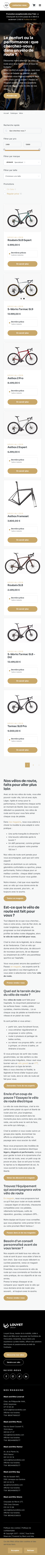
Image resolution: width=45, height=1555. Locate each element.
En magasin (9, 1198)
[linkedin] (26, 1376)
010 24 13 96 (9, 1507)
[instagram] (13, 1376)
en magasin (16, 966)
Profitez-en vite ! (30, 19)
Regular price (13, 193)
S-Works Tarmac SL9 (20, 309)
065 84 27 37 (9, 1432)
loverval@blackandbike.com (15, 1410)
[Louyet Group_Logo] (13, 1324)
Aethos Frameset (18, 516)
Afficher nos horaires (12, 1413)
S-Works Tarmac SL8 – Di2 (21, 656)
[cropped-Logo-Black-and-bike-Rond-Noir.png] (6, 3)
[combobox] (22, 162)
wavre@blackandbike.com (14, 1510)
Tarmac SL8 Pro (17, 726)
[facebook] (6, 1376)
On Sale (10, 189)
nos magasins (15, 822)
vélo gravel (23, 1063)
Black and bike (28, 1536)
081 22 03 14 (9, 1457)
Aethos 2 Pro (15, 378)
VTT (36, 1063)
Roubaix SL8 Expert (20, 240)
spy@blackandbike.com (13, 1485)
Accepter (15, 1550)
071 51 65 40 (9, 1407)
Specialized (16, 237)
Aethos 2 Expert (17, 447)
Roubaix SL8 (15, 585)
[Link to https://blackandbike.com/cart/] (34, 5)
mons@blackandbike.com (14, 1435)
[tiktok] (19, 1376)
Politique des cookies (12, 1528)
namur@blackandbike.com (14, 1460)
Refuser (30, 1550)
